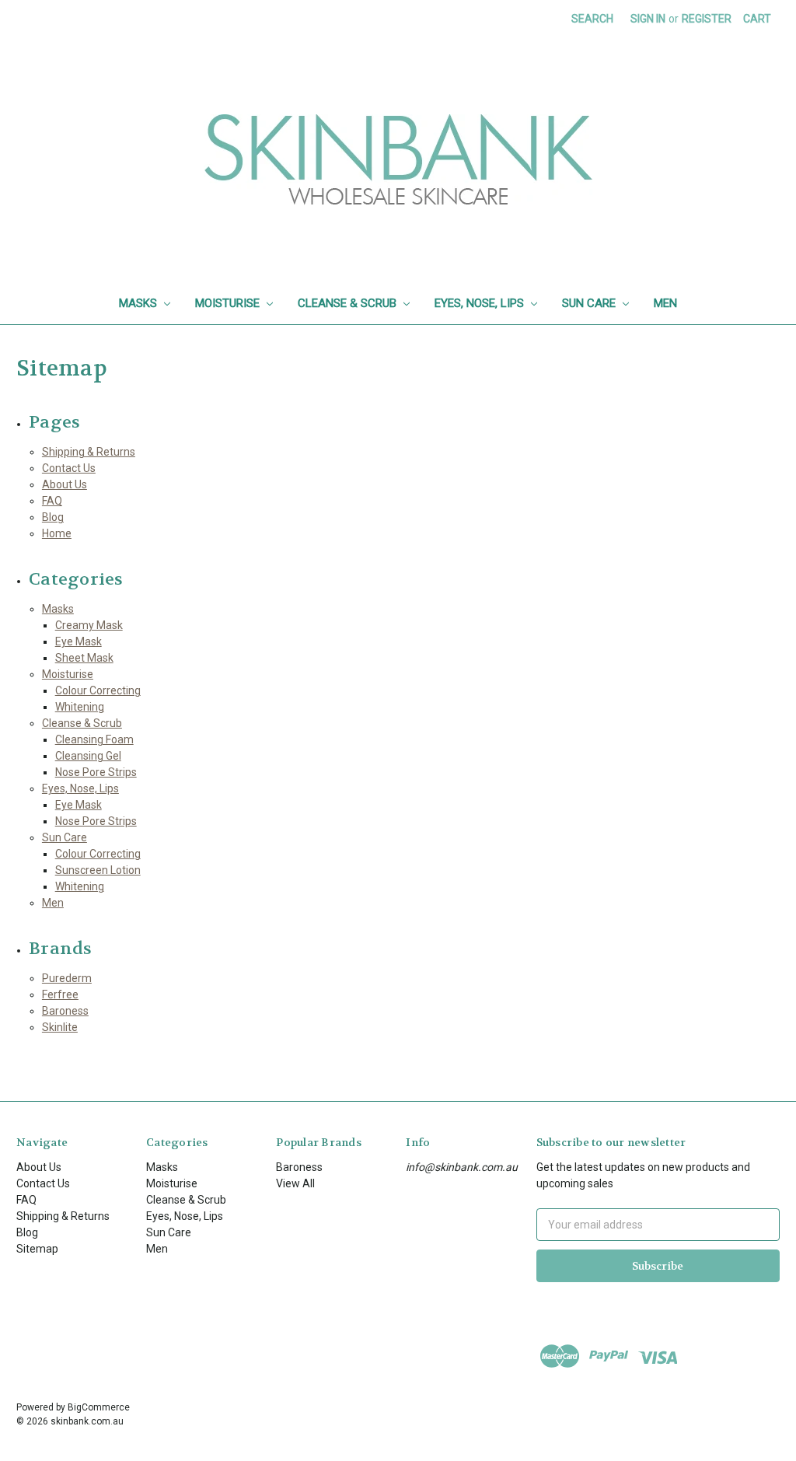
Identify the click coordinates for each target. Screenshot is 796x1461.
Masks (139, 303)
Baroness (65, 1011)
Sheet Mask (84, 658)
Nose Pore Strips (96, 772)
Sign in (647, 18)
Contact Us (69, 468)
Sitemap (37, 1249)
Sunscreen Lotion (98, 870)
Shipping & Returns (88, 452)
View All (295, 1183)
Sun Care (590, 303)
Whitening (79, 707)
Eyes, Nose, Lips (481, 303)
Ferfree (60, 994)
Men (665, 303)
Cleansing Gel (88, 756)
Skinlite (60, 1027)
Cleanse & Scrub (349, 303)
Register (706, 18)
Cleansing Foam (94, 739)
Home (57, 533)
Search (592, 18)
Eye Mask (78, 641)
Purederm (67, 978)
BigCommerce (99, 1407)
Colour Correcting (98, 690)
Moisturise (229, 303)
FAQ (52, 501)
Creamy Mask (89, 625)
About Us (64, 484)
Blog (53, 517)
